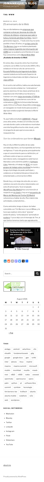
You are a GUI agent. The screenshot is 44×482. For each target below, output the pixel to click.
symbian (17, 387)
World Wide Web (28, 55)
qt (21, 383)
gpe (27, 358)
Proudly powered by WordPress (14, 476)
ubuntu (33, 392)
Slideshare (10, 440)
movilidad (17, 370)
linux (21, 362)
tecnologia (27, 387)
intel (6, 362)
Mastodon (10, 414)
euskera (6, 218)
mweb (34, 370)
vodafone (23, 396)
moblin (7, 370)
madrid (29, 362)
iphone (14, 362)
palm (7, 383)
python (14, 383)
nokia (27, 375)
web (6, 400)
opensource (21, 379)
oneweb (35, 375)
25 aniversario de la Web (16, 24)
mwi (6, 375)
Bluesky (9, 418)
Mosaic (37, 138)
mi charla (17, 193)
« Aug (11, 333)
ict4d (34, 358)
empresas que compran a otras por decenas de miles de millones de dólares (19, 32)
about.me (7, 465)
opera (31, 379)
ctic (34, 349)
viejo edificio (8, 80)
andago (7, 349)
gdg (32, 353)
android (16, 349)
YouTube (9, 444)
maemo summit (20, 366)
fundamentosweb (21, 353)
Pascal (34, 119)
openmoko (9, 379)
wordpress (15, 400)
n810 (13, 375)
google (7, 358)
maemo (8, 366)
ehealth (8, 353)
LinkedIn (9, 427)
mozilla (26, 370)
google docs (18, 358)
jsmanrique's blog (20, 3)
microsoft (33, 366)
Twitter (9, 422)
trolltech (23, 392)
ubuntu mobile (10, 396)
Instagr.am (10, 431)
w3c (31, 396)
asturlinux (26, 349)
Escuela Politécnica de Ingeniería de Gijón (19, 71)
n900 (20, 375)
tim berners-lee (11, 392)
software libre (30, 383)
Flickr (8, 436)
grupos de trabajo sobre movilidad (16, 167)
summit (8, 387)
